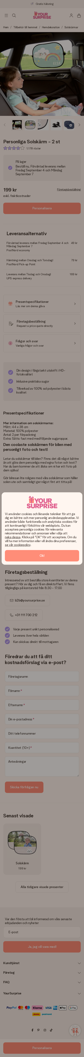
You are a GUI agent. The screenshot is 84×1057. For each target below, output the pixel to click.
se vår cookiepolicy (17, 545)
